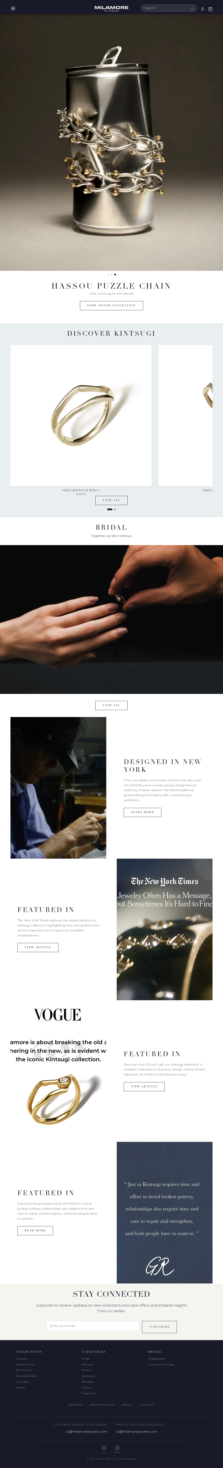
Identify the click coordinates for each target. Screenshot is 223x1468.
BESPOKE (75, 1404)
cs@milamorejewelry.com (86, 1431)
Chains (86, 1370)
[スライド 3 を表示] (115, 274)
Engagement (156, 1358)
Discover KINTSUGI (112, 305)
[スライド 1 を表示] (108, 274)
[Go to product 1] (109, 509)
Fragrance (88, 1393)
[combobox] (169, 8)
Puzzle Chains (25, 1364)
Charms (87, 1387)
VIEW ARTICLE (38, 947)
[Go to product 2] (115, 509)
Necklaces (88, 1376)
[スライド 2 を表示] (111, 274)
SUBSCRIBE (159, 1327)
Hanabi (20, 1387)
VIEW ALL (111, 500)
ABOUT (127, 1404)
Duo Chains (23, 1370)
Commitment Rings (161, 1364)
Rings (86, 1358)
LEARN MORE (142, 812)
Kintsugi (21, 1358)
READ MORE (35, 1230)
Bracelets (88, 1381)
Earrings (87, 1364)
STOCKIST (147, 1404)
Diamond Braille (26, 1376)
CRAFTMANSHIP (102, 1404)
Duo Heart (22, 1381)
